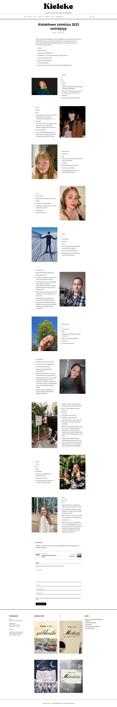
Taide (52, 16)
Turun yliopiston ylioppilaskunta (92, 626)
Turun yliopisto (88, 624)
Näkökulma (46, 16)
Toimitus (29, 16)
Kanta (35, 16)
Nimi (37, 585)
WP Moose (72, 703)
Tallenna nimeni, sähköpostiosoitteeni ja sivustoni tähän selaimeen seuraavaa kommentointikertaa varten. (58, 598)
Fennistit (40, 16)
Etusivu (25, 16)
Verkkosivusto (39, 593)
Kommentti (39, 569)
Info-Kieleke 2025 (59, 16)
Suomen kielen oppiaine (90, 622)
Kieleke (55, 32)
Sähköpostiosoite (40, 589)
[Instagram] (90, 16)
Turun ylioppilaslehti (89, 628)
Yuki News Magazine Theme (57, 703)
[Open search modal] (93, 16)
